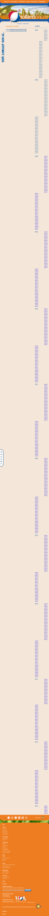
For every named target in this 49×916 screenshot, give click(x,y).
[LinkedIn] (15, 819)
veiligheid (4, 843)
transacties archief (6, 877)
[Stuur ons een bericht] (26, 819)
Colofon (4, 914)
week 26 (40, 41)
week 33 (45, 31)
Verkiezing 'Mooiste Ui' (6, 867)
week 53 (46, 458)
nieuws (3, 856)
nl (1, 461)
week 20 (40, 50)
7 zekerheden (21, 1)
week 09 (40, 65)
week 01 (40, 77)
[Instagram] (8, 819)
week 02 (40, 75)
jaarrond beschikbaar (6, 850)
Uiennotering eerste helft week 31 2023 (18, 29)
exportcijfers (26, 23)
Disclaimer (4, 911)
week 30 (45, 35)
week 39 (46, 98)
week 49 (46, 84)
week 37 (46, 101)
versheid (4, 846)
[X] (12, 819)
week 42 (46, 94)
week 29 (45, 37)
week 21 (40, 48)
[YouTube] (19, 819)
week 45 (46, 89)
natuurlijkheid (4, 848)
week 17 (40, 54)
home (3, 824)
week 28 (45, 38)
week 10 (40, 64)
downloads (4, 859)
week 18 (40, 53)
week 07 (40, 68)
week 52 (46, 79)
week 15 (40, 57)
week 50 (46, 82)
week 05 (40, 71)
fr (1, 459)
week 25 (40, 43)
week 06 (40, 70)
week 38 (46, 99)
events (3, 863)
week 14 (40, 58)
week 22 (40, 47)
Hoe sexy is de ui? (5, 866)
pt (1, 464)
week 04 (40, 73)
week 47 (46, 87)
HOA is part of (38, 817)
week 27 (45, 40)
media (28, 1)
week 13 (40, 60)
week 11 (40, 63)
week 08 (40, 67)
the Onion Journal (5, 857)
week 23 (40, 45)
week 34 (45, 30)
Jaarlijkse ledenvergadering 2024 (8, 864)
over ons (6, 1)
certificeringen (5, 838)
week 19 (40, 51)
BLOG (3, 860)
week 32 (45, 33)
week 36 (46, 102)
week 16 (40, 55)
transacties (42, 1)
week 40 (46, 97)
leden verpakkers (5, 873)
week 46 (46, 88)
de (1, 452)
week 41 (46, 95)
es (1, 456)
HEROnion (4, 828)
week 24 (40, 44)
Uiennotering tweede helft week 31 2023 (18, 31)
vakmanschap (5, 845)
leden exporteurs (5, 871)
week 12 (40, 61)
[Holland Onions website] (22, 819)
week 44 (46, 91)
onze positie (4, 830)
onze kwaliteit (13, 1)
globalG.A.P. (4, 839)
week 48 (46, 85)
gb (1, 454)
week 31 (45, 34)
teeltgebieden (5, 832)
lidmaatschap (34, 1)
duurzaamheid (5, 849)
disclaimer (4, 883)
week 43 (46, 92)
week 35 (46, 104)
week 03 (40, 74)
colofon (4, 881)
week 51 (46, 81)
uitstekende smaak (6, 852)
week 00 (36, 306)
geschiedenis (5, 831)
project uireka (5, 834)
